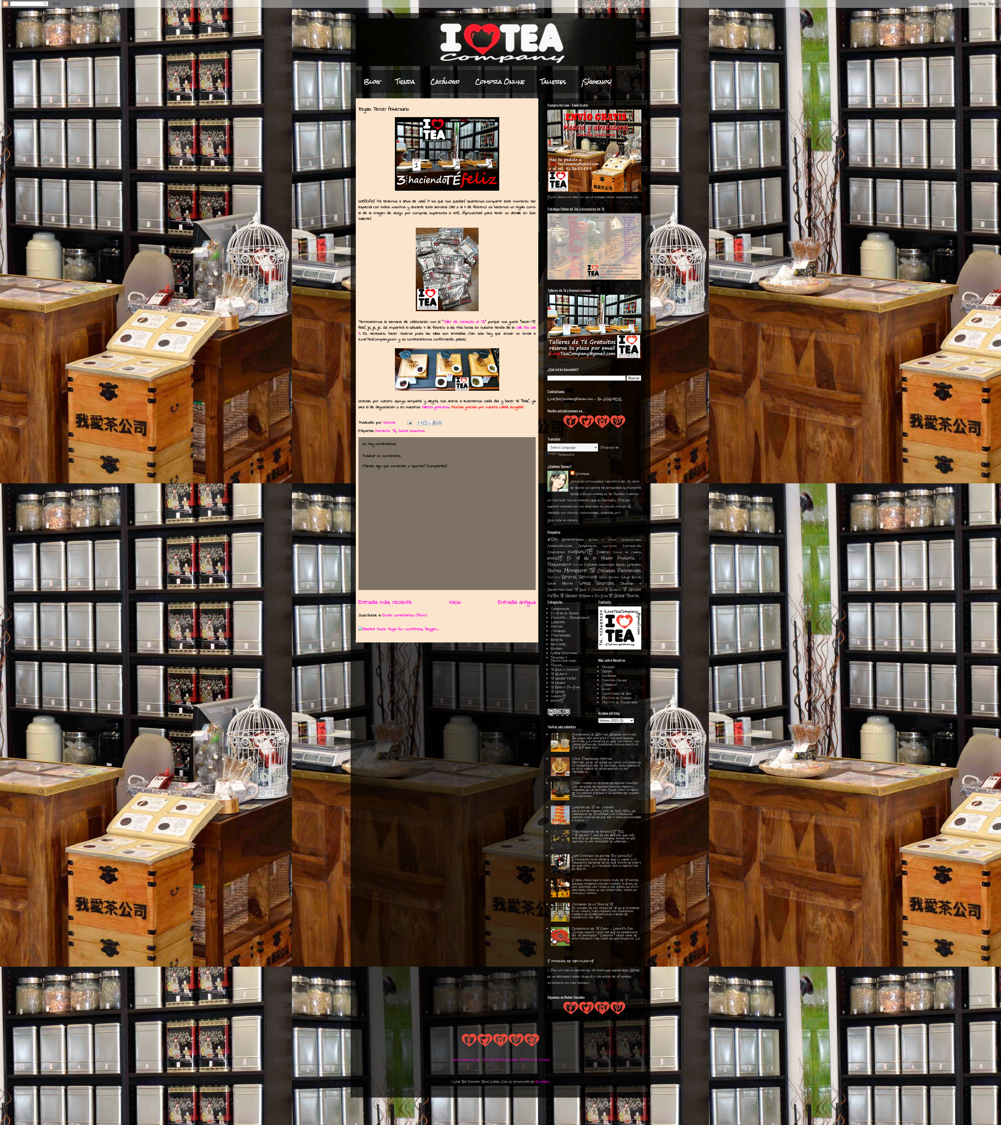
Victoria (582, 474)
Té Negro (568, 595)
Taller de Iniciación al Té (464, 322)
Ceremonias (587, 546)
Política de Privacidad (619, 702)
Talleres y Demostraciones (564, 659)
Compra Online (500, 81)
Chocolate (609, 546)
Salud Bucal (631, 577)
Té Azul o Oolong (589, 590)
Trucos (632, 595)
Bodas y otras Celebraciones (615, 540)
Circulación (631, 546)
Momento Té (385, 431)
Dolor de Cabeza (627, 552)
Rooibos (614, 577)
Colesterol (556, 552)
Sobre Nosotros (411, 431)
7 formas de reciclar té (570, 961)
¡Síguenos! (597, 81)
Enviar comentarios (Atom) (404, 615)
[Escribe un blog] (425, 422)
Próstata (553, 577)
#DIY (552, 539)
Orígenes (606, 570)
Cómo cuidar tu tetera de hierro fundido (605, 783)
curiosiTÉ (580, 551)
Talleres (553, 81)
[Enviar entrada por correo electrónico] (409, 422)
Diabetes (603, 552)
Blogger (542, 1082)
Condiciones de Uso (616, 693)
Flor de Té (579, 564)
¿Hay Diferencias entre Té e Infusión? (602, 856)
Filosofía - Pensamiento (570, 618)
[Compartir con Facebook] (434, 422)
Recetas (569, 577)
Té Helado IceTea (563, 678)
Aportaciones (573, 540)
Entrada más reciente (385, 602)
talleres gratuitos (435, 407)
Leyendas (634, 565)
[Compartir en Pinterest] (439, 422)
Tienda (405, 81)
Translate (566, 455)
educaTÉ (555, 558)
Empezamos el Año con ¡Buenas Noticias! (604, 734)
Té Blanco (613, 590)
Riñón (603, 577)
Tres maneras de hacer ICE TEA (598, 831)
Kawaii (621, 565)
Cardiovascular (559, 546)
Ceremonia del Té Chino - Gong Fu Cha (602, 928)
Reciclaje (588, 577)
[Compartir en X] (429, 422)
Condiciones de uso (465, 1060)
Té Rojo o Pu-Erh (593, 596)
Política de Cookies (617, 698)
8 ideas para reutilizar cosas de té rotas (605, 880)
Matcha (554, 570)
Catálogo (445, 81)
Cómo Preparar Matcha (592, 759)
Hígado (592, 565)
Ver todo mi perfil (562, 520)
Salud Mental (560, 583)
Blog (372, 81)
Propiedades (629, 570)
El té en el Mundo (590, 558)
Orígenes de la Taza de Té (592, 904)
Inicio (455, 602)
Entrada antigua (517, 602)
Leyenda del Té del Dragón (593, 807)
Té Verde (617, 595)
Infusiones (607, 565)
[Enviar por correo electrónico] (420, 422)
